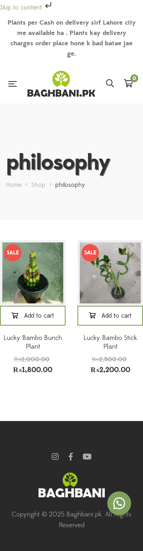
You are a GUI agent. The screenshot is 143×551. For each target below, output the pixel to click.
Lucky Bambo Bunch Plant (33, 342)
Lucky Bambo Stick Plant (110, 342)
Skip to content (22, 8)
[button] (119, 503)
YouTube (87, 457)
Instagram (55, 457)
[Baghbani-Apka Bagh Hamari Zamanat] (61, 84)
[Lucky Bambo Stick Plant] (110, 273)
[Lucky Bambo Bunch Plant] (33, 273)
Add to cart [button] (39, 316)
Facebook (71, 457)
